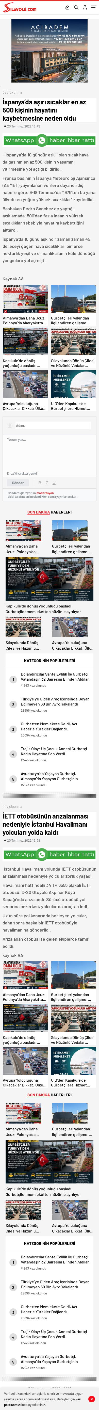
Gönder (18, 482)
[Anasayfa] (67, 8)
